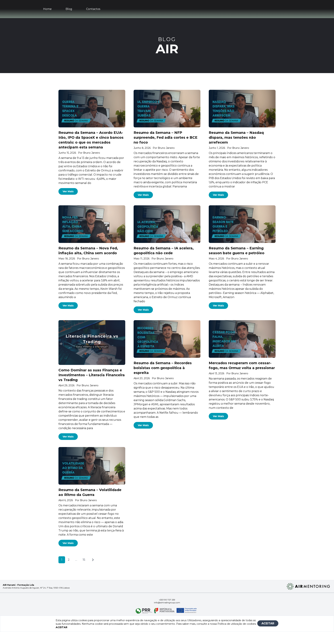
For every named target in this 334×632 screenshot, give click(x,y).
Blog (69, 9)
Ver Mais (68, 191)
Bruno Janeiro (91, 152)
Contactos (93, 9)
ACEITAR (267, 623)
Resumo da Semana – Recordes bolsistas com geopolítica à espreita (163, 368)
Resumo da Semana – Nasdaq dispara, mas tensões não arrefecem (236, 137)
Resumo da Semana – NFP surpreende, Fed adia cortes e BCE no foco (165, 137)
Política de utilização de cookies (236, 623)
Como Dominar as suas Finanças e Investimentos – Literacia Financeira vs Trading (91, 375)
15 (84, 559)
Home (47, 9)
